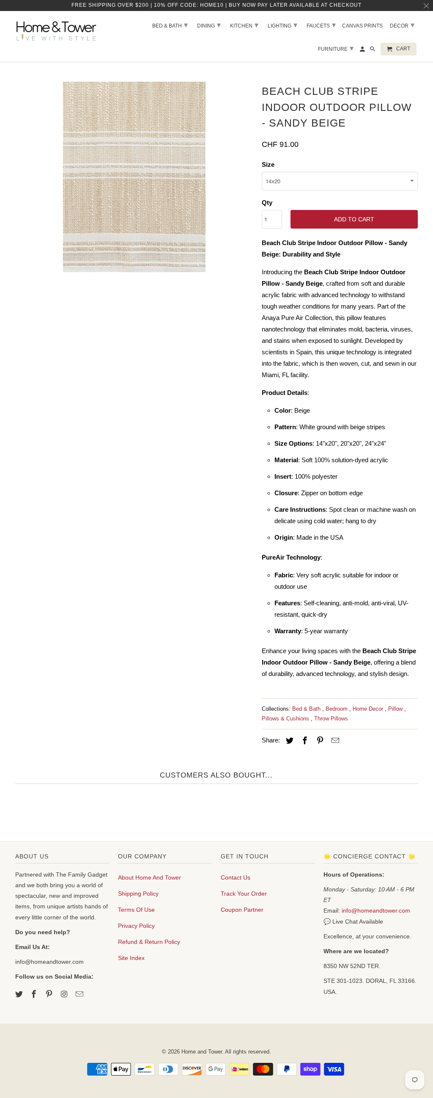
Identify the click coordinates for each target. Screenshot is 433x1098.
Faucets (321, 25)
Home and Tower (201, 1051)
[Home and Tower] (57, 29)
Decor (402, 25)
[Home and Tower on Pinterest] (50, 994)
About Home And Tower (149, 877)
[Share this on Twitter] (288, 741)
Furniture (336, 48)
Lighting (282, 25)
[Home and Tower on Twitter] (20, 994)
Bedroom (337, 709)
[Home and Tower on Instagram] (65, 994)
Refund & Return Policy (149, 941)
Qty (267, 202)
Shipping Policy (138, 893)
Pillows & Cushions (286, 718)
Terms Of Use (136, 909)
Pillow (396, 709)
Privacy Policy (136, 925)
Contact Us (235, 877)
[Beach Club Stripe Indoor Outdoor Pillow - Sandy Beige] (134, 177)
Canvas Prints (362, 26)
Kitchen (244, 25)
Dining (209, 25)
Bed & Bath (307, 709)
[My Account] (363, 50)
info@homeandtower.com (376, 910)
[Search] (373, 50)
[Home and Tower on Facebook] (34, 994)
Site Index (131, 958)
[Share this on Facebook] (303, 741)
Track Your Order (244, 893)
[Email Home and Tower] (80, 994)
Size (268, 164)
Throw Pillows (331, 718)
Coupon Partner (242, 909)
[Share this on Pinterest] (319, 741)
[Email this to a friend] (334, 741)
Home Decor (369, 709)
